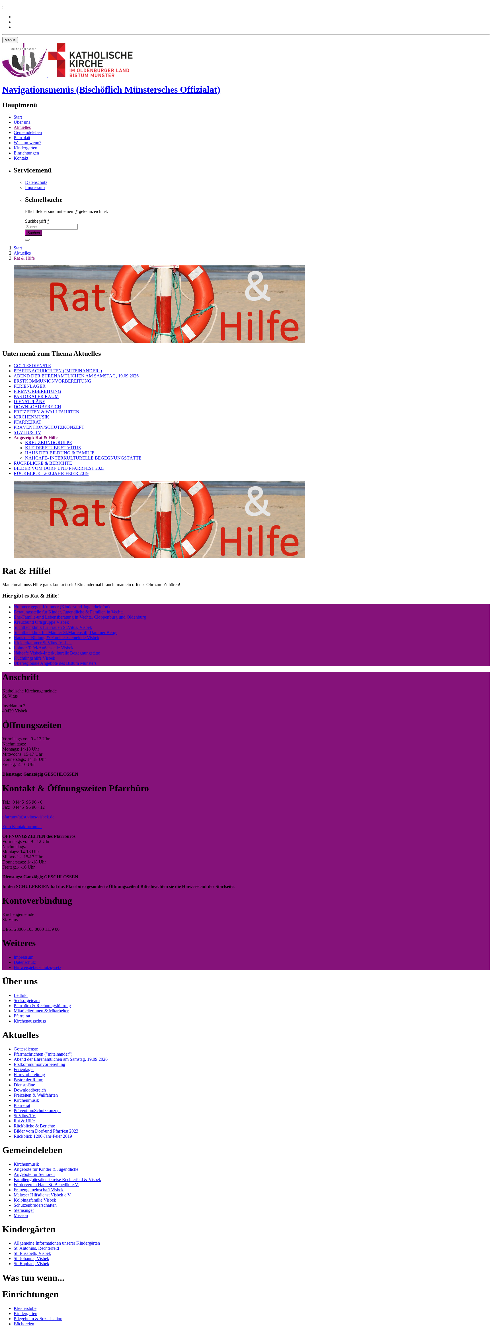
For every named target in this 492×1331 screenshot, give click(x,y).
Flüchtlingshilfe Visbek (34, 658)
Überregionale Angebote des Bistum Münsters (55, 663)
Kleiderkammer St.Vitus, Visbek (43, 642)
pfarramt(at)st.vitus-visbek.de (28, 816)
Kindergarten (25, 147)
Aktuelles (22, 127)
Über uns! (23, 122)
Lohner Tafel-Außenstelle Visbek (43, 647)
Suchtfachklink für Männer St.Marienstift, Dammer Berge (65, 632)
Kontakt (21, 158)
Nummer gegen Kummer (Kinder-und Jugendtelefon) (62, 606)
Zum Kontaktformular (22, 826)
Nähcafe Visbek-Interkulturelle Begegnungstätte (57, 653)
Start (18, 117)
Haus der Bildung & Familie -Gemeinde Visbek (56, 637)
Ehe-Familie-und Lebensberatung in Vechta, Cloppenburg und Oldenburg (80, 617)
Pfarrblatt (22, 137)
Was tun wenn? (27, 142)
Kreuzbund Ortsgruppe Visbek (41, 622)
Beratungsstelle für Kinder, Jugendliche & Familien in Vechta (69, 611)
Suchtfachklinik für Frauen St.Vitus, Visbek (53, 627)
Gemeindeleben (28, 132)
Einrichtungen (26, 153)
